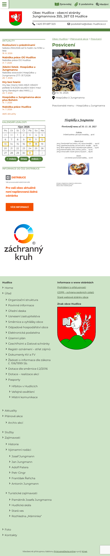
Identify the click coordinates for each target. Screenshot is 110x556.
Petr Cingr (19, 472)
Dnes (24, 159)
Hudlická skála (21, 505)
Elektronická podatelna (24, 332)
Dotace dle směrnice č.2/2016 (28, 368)
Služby (9, 432)
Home (9, 287)
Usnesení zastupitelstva (24, 316)
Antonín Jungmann (25, 483)
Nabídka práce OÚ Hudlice (19, 57)
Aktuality (11, 410)
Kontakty (11, 535)
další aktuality (9, 114)
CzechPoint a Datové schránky (29, 343)
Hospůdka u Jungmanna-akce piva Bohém (21, 98)
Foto (8, 529)
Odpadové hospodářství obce (28, 327)
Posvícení (96, 39)
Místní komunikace (25, 397)
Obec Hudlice (60, 39)
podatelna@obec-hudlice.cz (88, 24)
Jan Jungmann (22, 462)
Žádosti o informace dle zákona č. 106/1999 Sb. (29, 361)
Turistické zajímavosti (22, 493)
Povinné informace (21, 305)
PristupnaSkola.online (65, 551)
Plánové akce (14, 416)
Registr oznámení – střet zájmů (29, 349)
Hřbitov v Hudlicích (25, 386)
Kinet (84, 551)
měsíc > (36, 159)
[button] (4, 4)
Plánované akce (79, 39)
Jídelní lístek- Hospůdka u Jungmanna (19, 68)
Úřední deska (17, 311)
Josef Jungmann (23, 456)
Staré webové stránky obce (72, 297)
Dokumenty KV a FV (21, 354)
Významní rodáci (19, 449)
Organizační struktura (23, 300)
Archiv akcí (15, 422)
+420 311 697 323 (46, 24)
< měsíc (11, 159)
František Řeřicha (23, 478)
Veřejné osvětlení (23, 391)
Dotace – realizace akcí (23, 374)
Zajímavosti (12, 437)
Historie (13, 444)
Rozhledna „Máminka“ (27, 516)
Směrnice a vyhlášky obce (25, 322)
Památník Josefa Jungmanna (32, 499)
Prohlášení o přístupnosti (71, 287)
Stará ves (18, 510)
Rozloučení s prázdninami (18, 45)
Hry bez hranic (11, 82)
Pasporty (14, 379)
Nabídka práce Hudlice (16, 106)
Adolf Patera (20, 467)
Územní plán (16, 338)
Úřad (8, 293)
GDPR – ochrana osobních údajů (75, 292)
